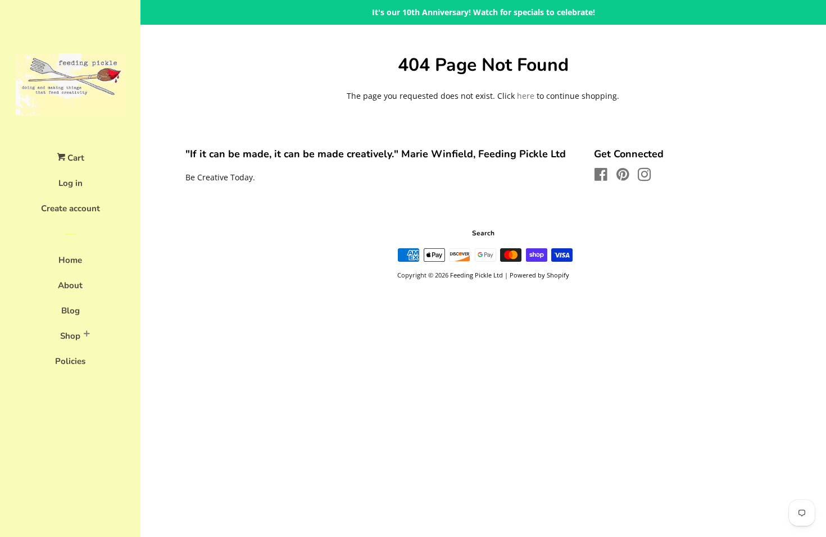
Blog (70, 310)
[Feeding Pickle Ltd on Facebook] (601, 176)
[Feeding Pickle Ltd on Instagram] (644, 176)
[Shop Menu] (86, 335)
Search (483, 233)
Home (70, 260)
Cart (74, 157)
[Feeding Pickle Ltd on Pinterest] (623, 176)
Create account (70, 208)
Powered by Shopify (539, 275)
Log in (70, 183)
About (70, 285)
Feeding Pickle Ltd (476, 275)
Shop (70, 336)
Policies (70, 361)
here (525, 95)
